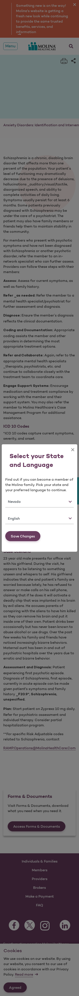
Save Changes (23, 536)
